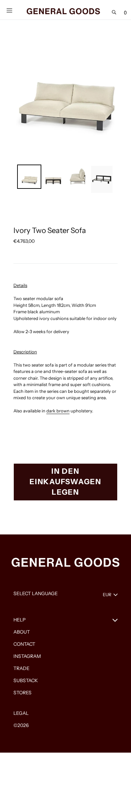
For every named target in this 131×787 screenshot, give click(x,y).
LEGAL (21, 713)
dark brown (58, 410)
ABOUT (21, 632)
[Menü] (9, 9)
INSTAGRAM (27, 656)
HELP (19, 620)
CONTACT (24, 644)
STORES (22, 693)
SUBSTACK (25, 680)
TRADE (21, 668)
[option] (29, 177)
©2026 (21, 725)
